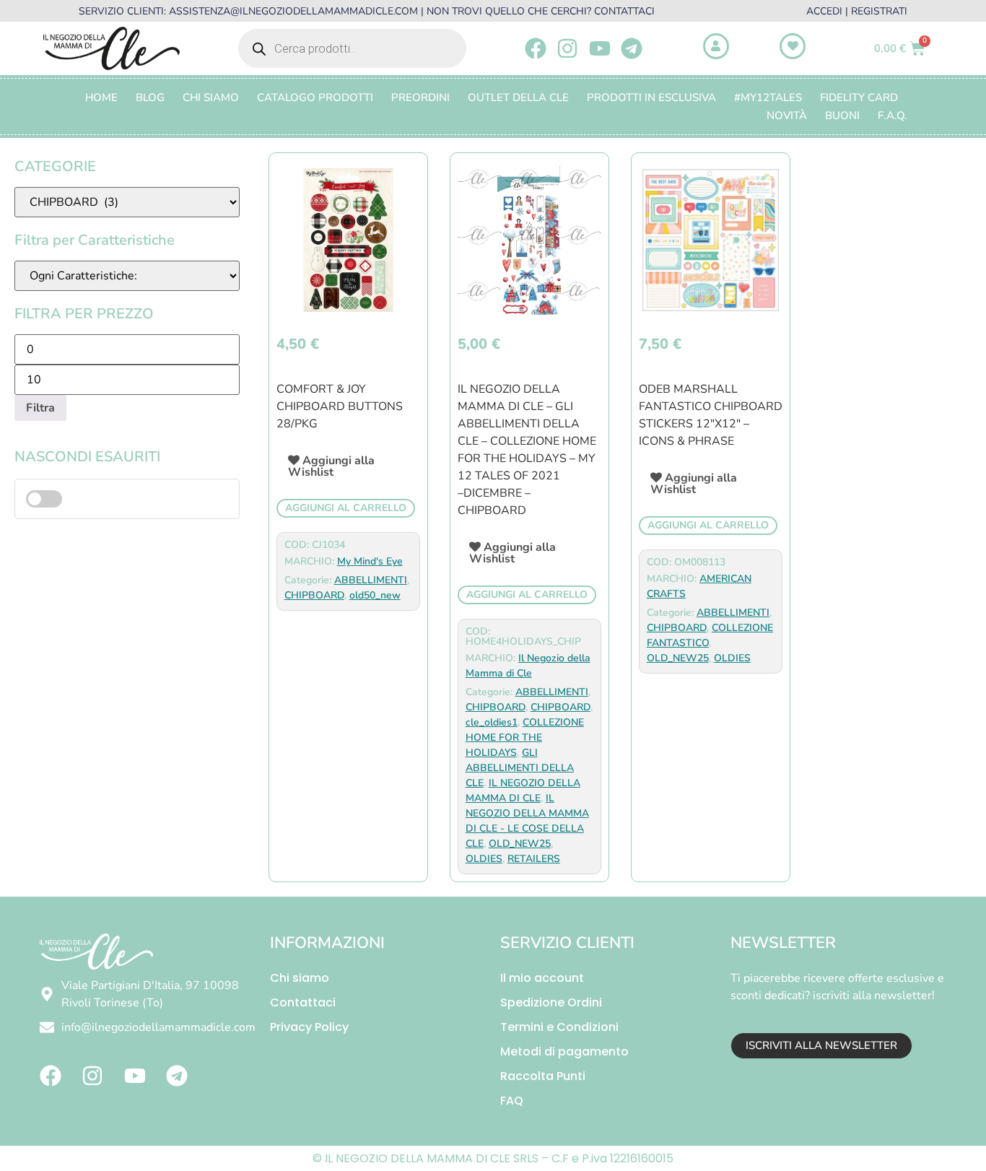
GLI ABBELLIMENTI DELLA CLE (520, 768)
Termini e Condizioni (559, 1027)
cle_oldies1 (492, 722)
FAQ (511, 1100)
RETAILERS (533, 859)
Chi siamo (299, 978)
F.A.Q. (892, 115)
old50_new (375, 595)
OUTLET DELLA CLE (518, 97)
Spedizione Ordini (551, 1002)
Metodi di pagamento (564, 1051)
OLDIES (484, 859)
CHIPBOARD (314, 595)
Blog (150, 97)
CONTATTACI (624, 11)
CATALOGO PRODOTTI (315, 97)
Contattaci (303, 1002)
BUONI (842, 115)
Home (101, 97)
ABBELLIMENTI (370, 580)
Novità (787, 115)
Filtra (40, 408)
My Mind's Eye (370, 561)
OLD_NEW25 (520, 843)
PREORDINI (420, 97)
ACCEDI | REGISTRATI (856, 11)
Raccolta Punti (542, 1076)
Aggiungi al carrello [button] (345, 508)
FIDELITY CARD (859, 97)
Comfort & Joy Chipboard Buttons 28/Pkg (339, 406)
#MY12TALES (768, 97)
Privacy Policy (309, 1027)
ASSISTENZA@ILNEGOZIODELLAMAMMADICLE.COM (293, 11)
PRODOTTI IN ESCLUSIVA (651, 97)
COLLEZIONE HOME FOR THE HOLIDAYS (525, 737)
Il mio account (542, 978)
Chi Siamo (211, 97)
